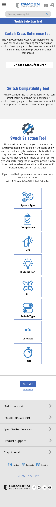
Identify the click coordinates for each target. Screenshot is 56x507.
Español (44, 465)
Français (30, 465)
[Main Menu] (4, 4)
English (16, 465)
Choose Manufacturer (30, 65)
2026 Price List (28, 476)
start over (28, 389)
